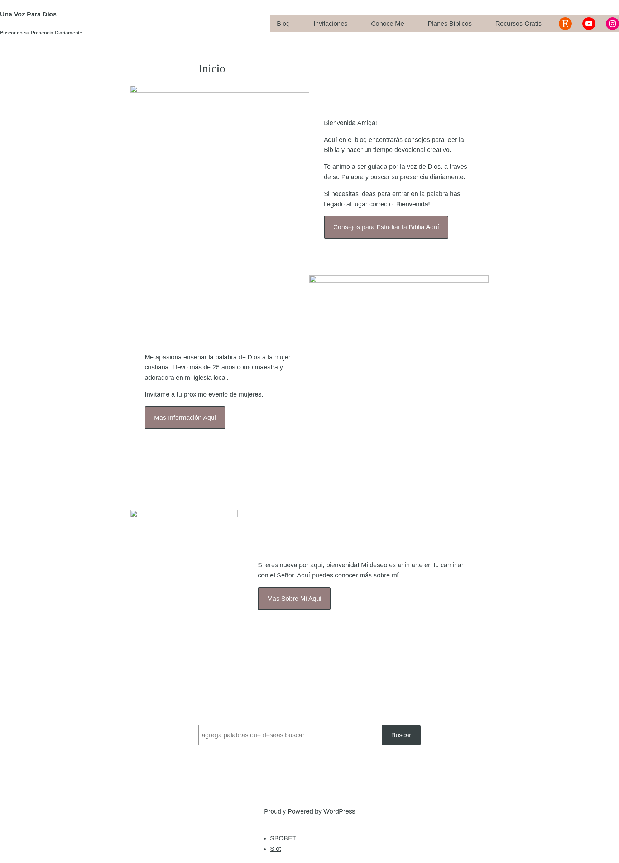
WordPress (339, 811)
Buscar (401, 735)
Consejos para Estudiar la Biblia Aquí (386, 227)
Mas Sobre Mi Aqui (294, 598)
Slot (275, 848)
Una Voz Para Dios (28, 14)
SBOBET (283, 838)
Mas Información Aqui (185, 417)
